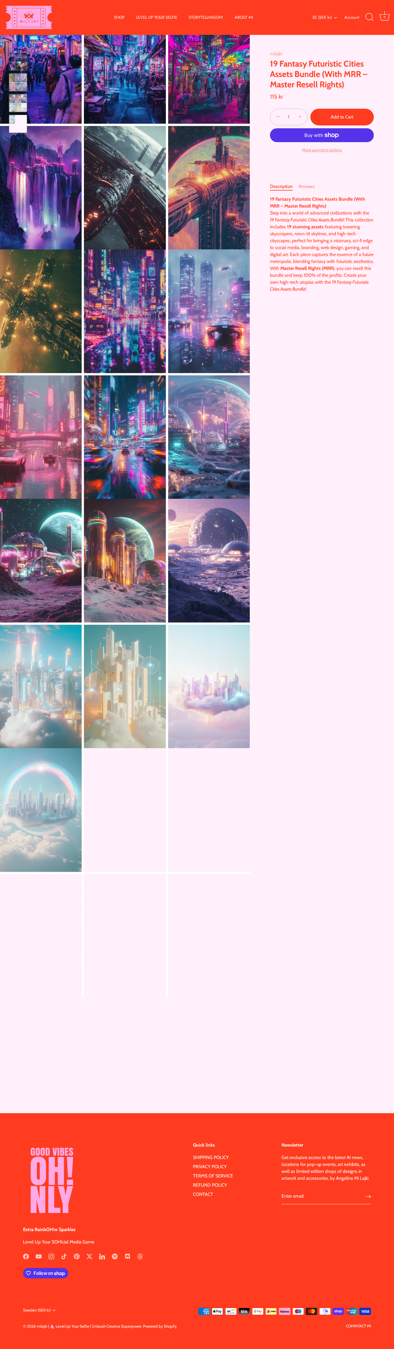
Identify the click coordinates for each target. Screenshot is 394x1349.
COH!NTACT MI (358, 1326)
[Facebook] (26, 1255)
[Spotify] (115, 1255)
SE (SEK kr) (322, 17)
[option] (18, 62)
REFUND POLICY (210, 1185)
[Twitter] (89, 1255)
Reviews (307, 186)
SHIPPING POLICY (211, 1157)
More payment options (322, 149)
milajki (276, 54)
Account (351, 17)
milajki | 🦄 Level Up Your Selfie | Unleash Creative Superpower (89, 1326)
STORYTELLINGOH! (206, 17)
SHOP (119, 17)
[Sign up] (368, 1197)
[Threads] (140, 1255)
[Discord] (127, 1255)
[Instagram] (51, 1255)
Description (281, 186)
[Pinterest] (77, 1255)
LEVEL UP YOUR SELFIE (156, 17)
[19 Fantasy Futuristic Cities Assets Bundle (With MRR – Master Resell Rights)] (18, 61)
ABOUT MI (243, 17)
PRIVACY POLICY (210, 1166)
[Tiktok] (64, 1255)
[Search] (369, 17)
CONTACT (203, 1194)
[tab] (284, 186)
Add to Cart (342, 117)
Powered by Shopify (160, 1326)
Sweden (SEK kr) (37, 1310)
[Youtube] (39, 1255)
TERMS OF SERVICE (213, 1176)
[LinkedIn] (102, 1255)
